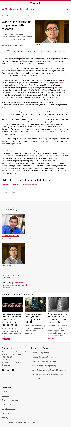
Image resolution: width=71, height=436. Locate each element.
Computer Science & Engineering (43, 357)
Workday (5, 418)
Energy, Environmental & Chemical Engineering (48, 370)
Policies (36, 422)
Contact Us (6, 365)
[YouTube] (13, 371)
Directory (5, 396)
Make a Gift (6, 413)
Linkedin (45, 52)
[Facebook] (3, 371)
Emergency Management (11, 400)
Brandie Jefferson (8, 45)
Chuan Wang (62, 83)
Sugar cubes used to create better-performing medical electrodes (14, 285)
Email (58, 51)
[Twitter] (5, 371)
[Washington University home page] (35, 3)
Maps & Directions (8, 409)
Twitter (30, 52)
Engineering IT (7, 404)
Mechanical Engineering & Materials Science (47, 374)
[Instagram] (10, 371)
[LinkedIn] (8, 371)
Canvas (4, 391)
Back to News (10, 192)
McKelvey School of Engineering (20, 9)
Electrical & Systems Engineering (24, 184)
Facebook (18, 52)
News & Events (11, 16)
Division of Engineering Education (43, 361)
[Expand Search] (67, 9)
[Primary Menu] (3, 9)
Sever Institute (36, 379)
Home (3, 16)
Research (5, 184)
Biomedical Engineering (40, 353)
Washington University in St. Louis (14, 352)
